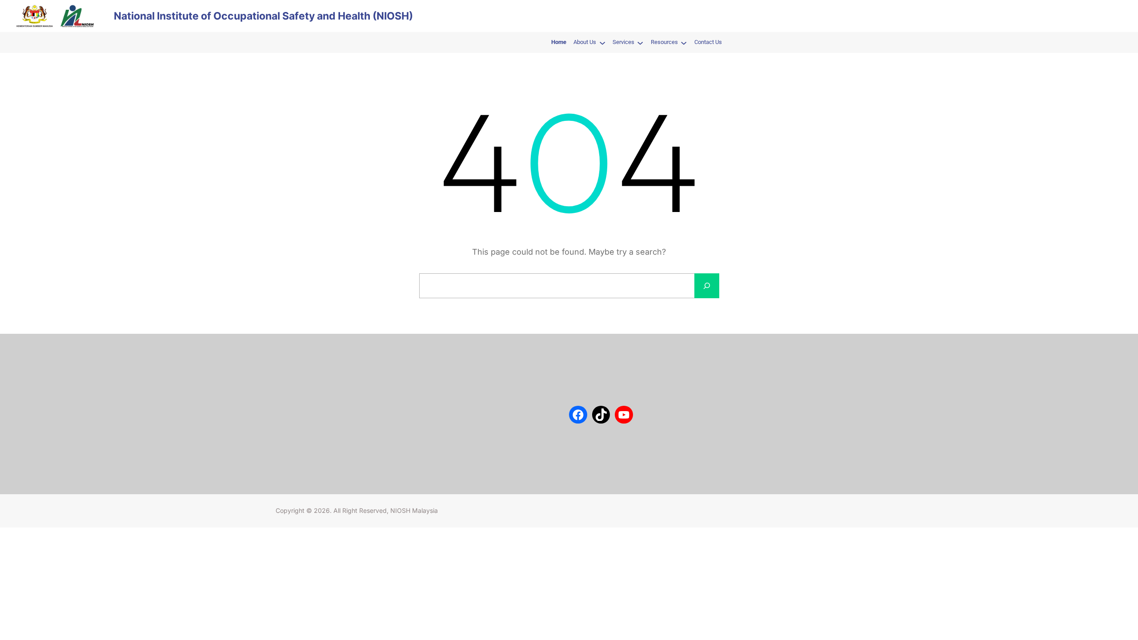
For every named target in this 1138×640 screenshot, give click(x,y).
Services (287, 391)
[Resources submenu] (684, 43)
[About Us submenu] (602, 43)
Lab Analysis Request (305, 404)
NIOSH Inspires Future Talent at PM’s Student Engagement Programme (506, 388)
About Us (288, 364)
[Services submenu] (640, 43)
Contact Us (291, 378)
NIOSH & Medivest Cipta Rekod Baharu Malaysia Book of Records (505, 448)
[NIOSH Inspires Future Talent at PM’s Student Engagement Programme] (439, 388)
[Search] (706, 285)
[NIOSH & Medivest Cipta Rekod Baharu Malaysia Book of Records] (439, 449)
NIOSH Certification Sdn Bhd (315, 417)
